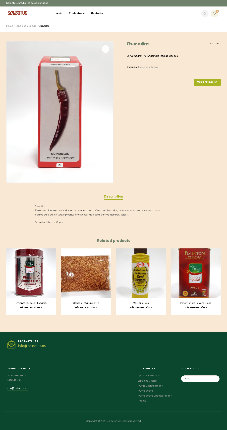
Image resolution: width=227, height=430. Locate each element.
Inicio (59, 13)
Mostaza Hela (141, 303)
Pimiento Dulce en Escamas (31, 303)
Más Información (207, 82)
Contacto (97, 13)
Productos (75, 13)
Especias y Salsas (26, 26)
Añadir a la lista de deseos (162, 56)
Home (9, 26)
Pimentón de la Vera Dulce (196, 303)
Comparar (136, 56)
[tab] (113, 197)
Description (113, 196)
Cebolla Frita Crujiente (86, 303)
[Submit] (216, 378)
